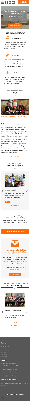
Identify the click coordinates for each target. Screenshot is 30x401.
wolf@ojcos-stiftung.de (10, 376)
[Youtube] (13, 3)
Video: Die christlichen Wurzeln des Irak (13, 116)
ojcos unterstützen (15, 25)
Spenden (23, 2)
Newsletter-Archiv (15, 269)
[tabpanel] (15, 188)
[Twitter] (9, 3)
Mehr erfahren (15, 156)
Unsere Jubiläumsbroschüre (15, 231)
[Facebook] (6, 3)
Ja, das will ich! (15, 274)
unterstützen (9, 350)
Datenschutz (4, 356)
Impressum (4, 354)
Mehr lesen (15, 322)
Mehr (7, 202)
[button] (3, 398)
